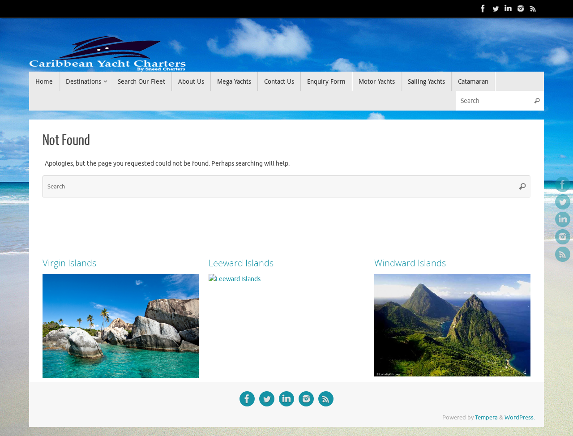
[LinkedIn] (508, 8)
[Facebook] (483, 8)
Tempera (486, 417)
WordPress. (520, 417)
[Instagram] (520, 8)
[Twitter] (495, 8)
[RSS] (533, 8)
